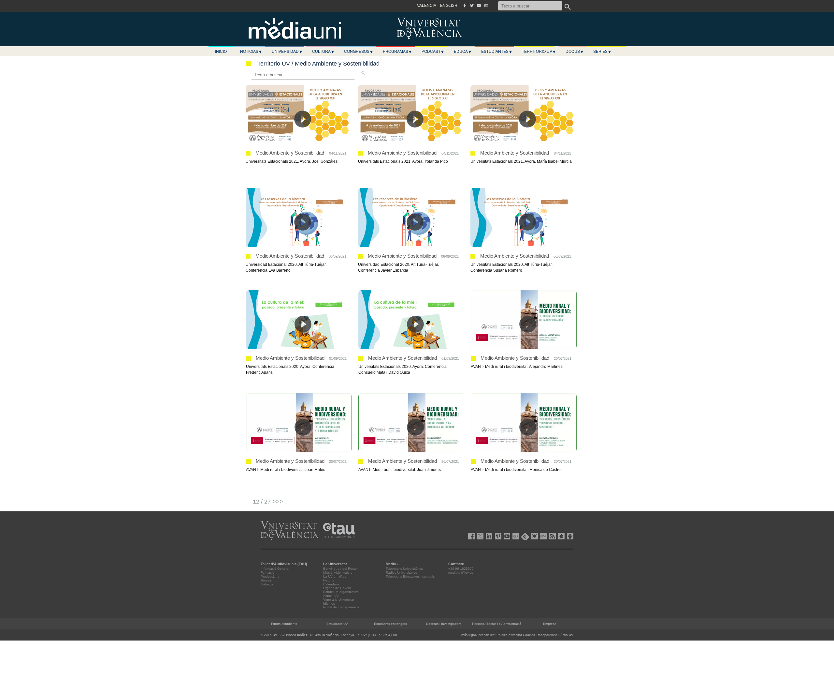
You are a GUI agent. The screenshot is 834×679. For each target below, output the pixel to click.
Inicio (221, 51)
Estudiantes (496, 51)
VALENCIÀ (426, 5)
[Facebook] (464, 5)
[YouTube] (479, 5)
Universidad (287, 51)
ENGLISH (448, 5)
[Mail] (486, 5)
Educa (462, 51)
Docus (574, 51)
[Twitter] (471, 5)
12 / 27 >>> (268, 501)
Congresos (358, 51)
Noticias (251, 51)
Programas (397, 51)
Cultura (323, 51)
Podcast (433, 51)
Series (602, 51)
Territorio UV (538, 51)
